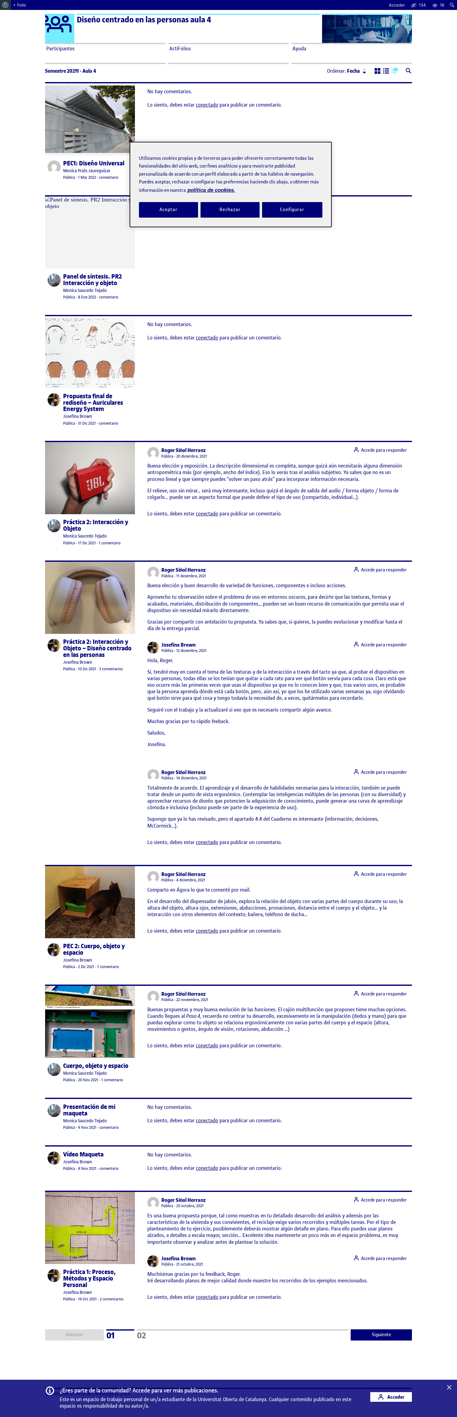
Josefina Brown (77, 416)
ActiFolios (180, 48)
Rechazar (230, 209)
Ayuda (299, 48)
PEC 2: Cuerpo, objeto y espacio (94, 949)
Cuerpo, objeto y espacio (95, 1065)
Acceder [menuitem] (397, 4)
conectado (207, 104)
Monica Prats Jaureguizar (86, 171)
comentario (108, 177)
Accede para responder (384, 450)
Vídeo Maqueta (83, 1154)
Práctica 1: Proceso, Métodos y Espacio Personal (89, 1278)
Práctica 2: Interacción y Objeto (95, 525)
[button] (378, 71)
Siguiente (381, 1335)
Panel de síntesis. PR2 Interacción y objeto (92, 280)
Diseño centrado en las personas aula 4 (144, 20)
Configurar (292, 209)
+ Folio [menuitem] (19, 4)
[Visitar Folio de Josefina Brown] (54, 399)
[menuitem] (5, 5)
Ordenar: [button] (343, 70)
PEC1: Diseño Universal (93, 163)
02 (149, 1334)
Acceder (395, 1397)
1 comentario (110, 543)
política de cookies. (211, 190)
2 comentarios (111, 1299)
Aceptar (168, 209)
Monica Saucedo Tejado (85, 290)
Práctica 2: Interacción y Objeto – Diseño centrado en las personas (97, 648)
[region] (231, 184)
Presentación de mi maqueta (89, 1110)
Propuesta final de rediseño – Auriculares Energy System (93, 403)
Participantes (60, 48)
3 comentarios (111, 669)
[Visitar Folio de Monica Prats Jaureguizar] (54, 166)
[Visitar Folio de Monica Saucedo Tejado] (54, 280)
